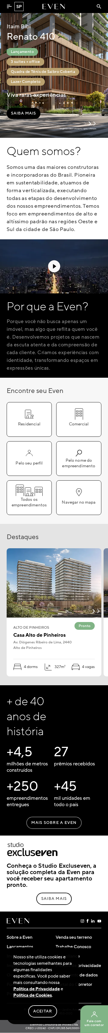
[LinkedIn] (93, 921)
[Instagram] (82, 921)
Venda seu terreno (74, 937)
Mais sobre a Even (53, 822)
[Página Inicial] (53, 6)
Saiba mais (23, 113)
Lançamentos (20, 947)
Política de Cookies (32, 995)
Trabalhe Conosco (73, 947)
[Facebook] (88, 921)
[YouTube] (99, 921)
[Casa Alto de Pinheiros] (54, 583)
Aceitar (42, 1011)
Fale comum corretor (94, 1023)
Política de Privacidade (36, 989)
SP (19, 6)
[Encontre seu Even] (99, 6)
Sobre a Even (19, 937)
